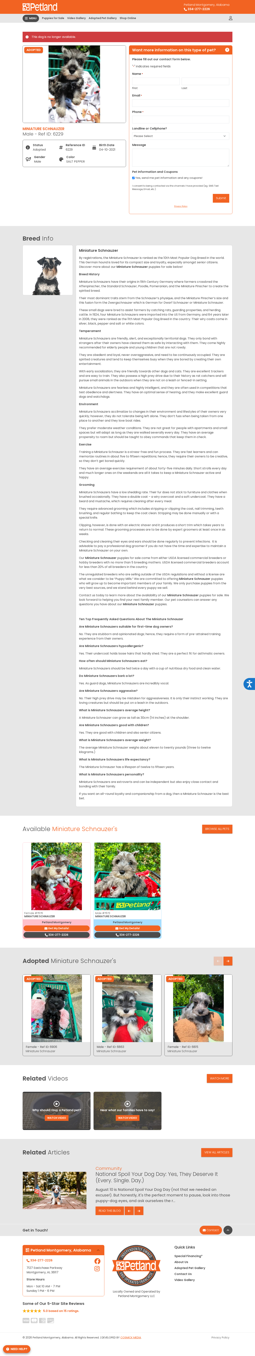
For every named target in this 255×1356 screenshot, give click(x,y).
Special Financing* (188, 1256)
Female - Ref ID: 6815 (183, 1047)
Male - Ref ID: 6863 (110, 1047)
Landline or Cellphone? (149, 128)
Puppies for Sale (53, 18)
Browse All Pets (217, 829)
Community (109, 1168)
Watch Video (56, 1118)
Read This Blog (110, 1211)
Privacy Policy (220, 1337)
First (135, 88)
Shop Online (128, 18)
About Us (181, 1262)
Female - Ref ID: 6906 (41, 1047)
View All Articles (216, 1152)
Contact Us (183, 1274)
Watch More (219, 1078)
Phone (138, 112)
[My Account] (230, 18)
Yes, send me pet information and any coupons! (168, 178)
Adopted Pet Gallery (103, 18)
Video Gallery (76, 18)
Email (137, 95)
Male (102, 913)
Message (139, 145)
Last (184, 88)
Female (33, 913)
